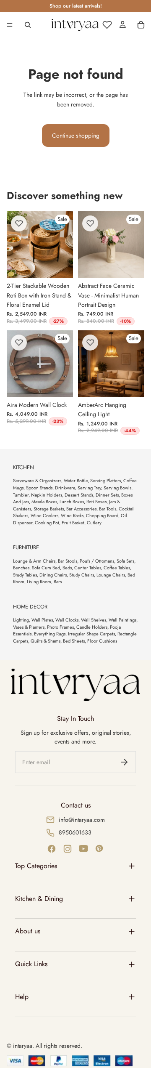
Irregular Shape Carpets (91, 633)
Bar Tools (107, 508)
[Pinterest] (99, 848)
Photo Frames (60, 627)
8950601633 (75, 832)
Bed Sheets (74, 641)
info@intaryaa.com (82, 820)
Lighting (21, 619)
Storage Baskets (49, 508)
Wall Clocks (66, 619)
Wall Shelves (93, 619)
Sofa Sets (125, 561)
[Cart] (141, 25)
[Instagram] (67, 848)
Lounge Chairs (110, 574)
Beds (67, 567)
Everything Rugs (49, 633)
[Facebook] (51, 848)
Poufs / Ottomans (97, 561)
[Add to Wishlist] (19, 223)
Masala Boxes (44, 501)
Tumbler (21, 494)
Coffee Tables (117, 567)
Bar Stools (67, 561)
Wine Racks (72, 515)
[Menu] (9, 25)
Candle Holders (91, 627)
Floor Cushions (102, 641)
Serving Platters (105, 480)
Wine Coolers (44, 515)
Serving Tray (89, 487)
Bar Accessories (81, 508)
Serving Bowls (117, 487)
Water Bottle (76, 480)
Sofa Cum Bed (46, 567)
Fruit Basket (73, 522)
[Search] (27, 25)
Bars (58, 581)
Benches (21, 567)
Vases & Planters (28, 627)
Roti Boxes (96, 501)
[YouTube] (83, 848)
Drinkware (65, 487)
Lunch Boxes (72, 501)
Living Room (39, 581)
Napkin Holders (46, 494)
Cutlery (94, 522)
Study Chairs (81, 574)
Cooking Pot (47, 522)
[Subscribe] (124, 762)
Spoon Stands (39, 487)
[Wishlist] (107, 25)
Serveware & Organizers (37, 480)
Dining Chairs (53, 574)
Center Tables (87, 567)
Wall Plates (42, 619)
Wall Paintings (122, 619)
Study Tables (25, 574)
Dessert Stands (79, 494)
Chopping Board (102, 515)
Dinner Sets (107, 494)
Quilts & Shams (45, 641)
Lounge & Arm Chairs (34, 561)
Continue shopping (75, 135)
